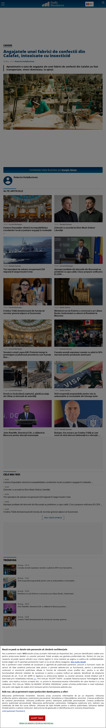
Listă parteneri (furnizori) (13, 711)
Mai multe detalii (78, 662)
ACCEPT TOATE (37, 718)
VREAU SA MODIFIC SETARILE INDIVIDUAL (36, 723)
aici (35, 678)
